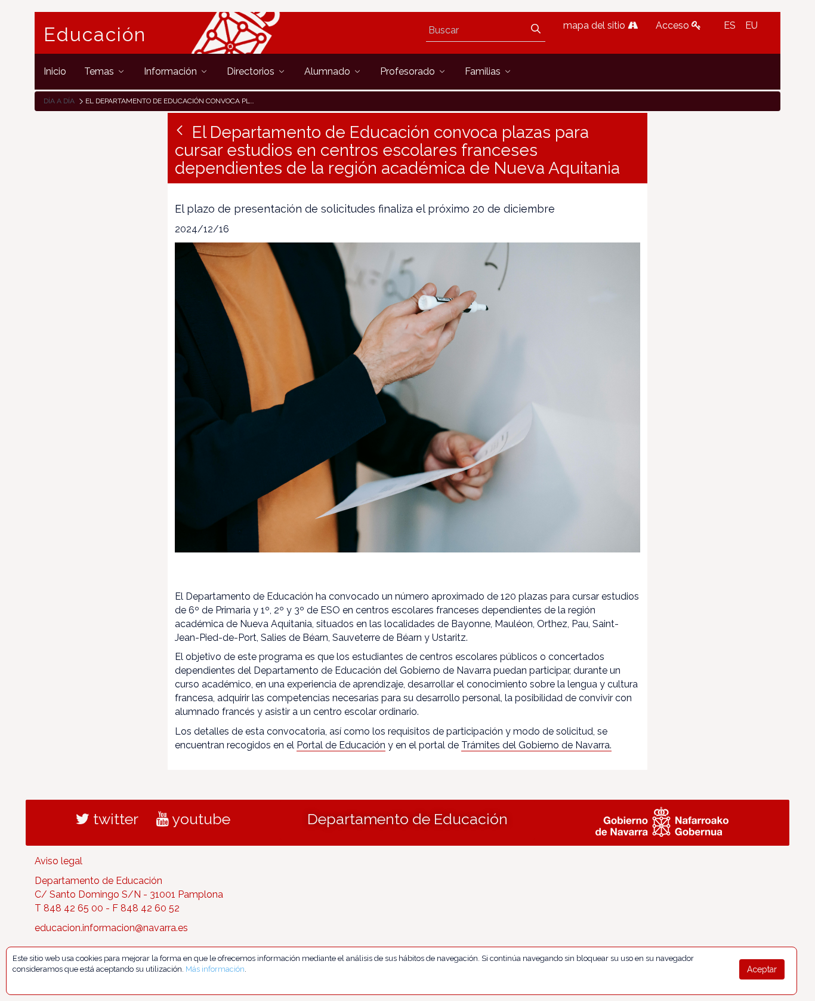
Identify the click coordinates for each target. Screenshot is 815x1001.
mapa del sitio (595, 25)
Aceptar (762, 969)
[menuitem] (55, 71)
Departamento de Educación (407, 819)
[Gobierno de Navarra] (661, 821)
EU (751, 25)
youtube (199, 819)
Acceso (673, 25)
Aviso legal (58, 861)
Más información (215, 969)
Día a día (59, 101)
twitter (113, 819)
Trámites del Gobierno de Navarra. (536, 745)
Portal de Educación (341, 745)
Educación (95, 34)
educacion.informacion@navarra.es (111, 928)
